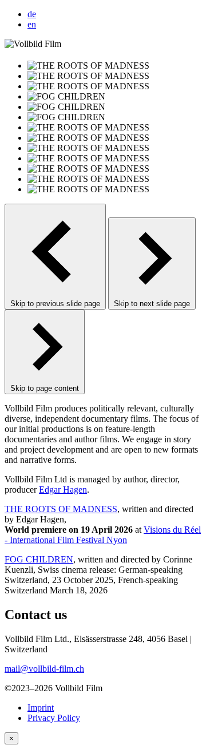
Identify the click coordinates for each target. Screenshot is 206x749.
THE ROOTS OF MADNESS (61, 509)
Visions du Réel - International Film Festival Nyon (103, 535)
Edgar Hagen (63, 489)
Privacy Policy (53, 718)
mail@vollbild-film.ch (44, 668)
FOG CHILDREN (39, 559)
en (31, 24)
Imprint (40, 707)
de (31, 14)
